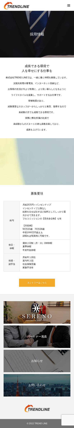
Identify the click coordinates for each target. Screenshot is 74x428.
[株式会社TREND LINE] (33, 5)
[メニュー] (68, 5)
